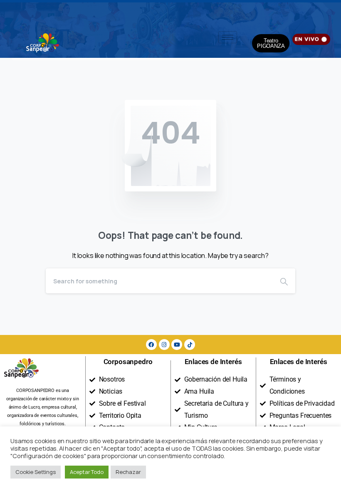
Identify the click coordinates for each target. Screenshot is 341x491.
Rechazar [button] (128, 472)
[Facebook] (151, 344)
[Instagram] (164, 344)
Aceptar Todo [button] (87, 472)
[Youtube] (176, 344)
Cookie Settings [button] (35, 472)
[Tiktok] (189, 344)
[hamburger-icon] (227, 37)
